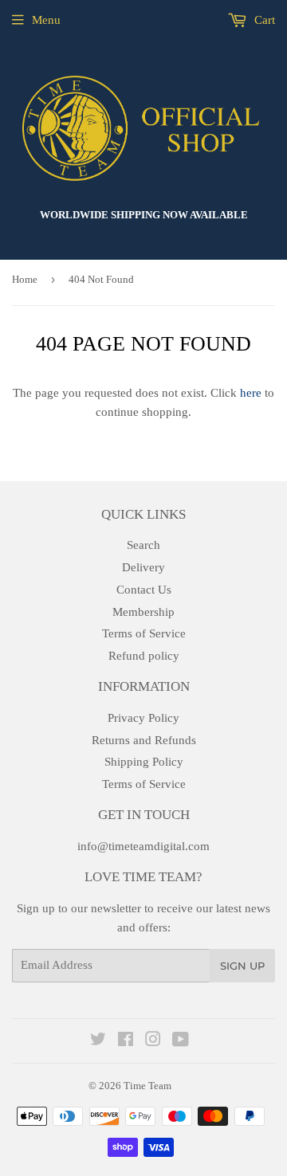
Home (24, 279)
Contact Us (143, 589)
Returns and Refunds (144, 740)
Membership (143, 612)
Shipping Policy (143, 761)
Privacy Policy (143, 717)
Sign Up (242, 965)
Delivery (143, 567)
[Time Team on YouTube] (180, 1041)
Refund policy (143, 655)
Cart (263, 20)
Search (143, 545)
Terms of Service (144, 633)
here (250, 392)
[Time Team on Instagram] (153, 1041)
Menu (46, 20)
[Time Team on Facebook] (125, 1041)
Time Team (147, 1086)
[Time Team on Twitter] (98, 1041)
